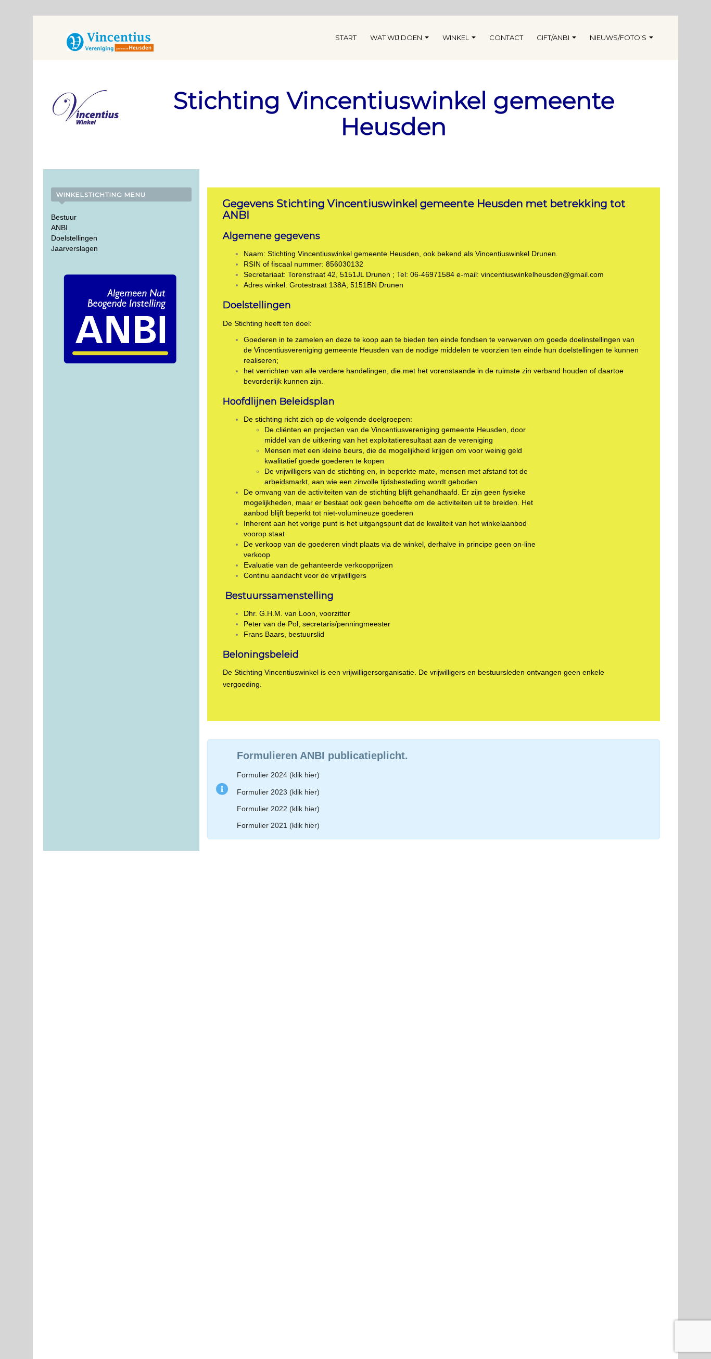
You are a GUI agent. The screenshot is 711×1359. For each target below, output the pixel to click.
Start (346, 37)
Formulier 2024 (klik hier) (278, 775)
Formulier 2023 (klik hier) (278, 792)
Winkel (456, 37)
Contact (506, 37)
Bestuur (64, 217)
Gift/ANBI (554, 37)
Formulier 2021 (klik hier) (278, 825)
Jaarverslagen (74, 248)
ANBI (59, 227)
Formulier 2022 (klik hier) (278, 808)
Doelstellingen (74, 238)
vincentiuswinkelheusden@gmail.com (542, 274)
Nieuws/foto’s (619, 37)
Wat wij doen (397, 37)
